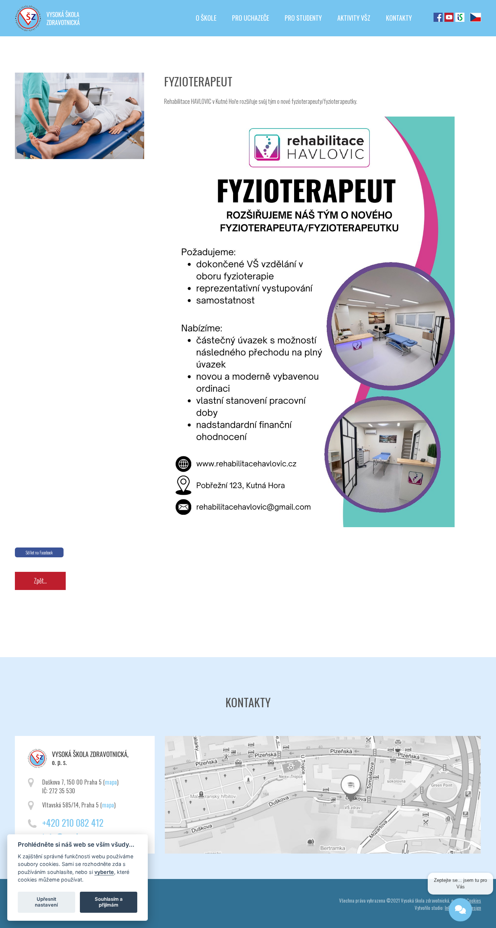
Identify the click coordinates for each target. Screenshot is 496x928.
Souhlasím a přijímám (109, 902)
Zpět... (40, 580)
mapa (111, 782)
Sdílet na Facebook (39, 552)
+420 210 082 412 (72, 822)
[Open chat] (460, 905)
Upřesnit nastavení (46, 902)
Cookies (474, 900)
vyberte (104, 871)
